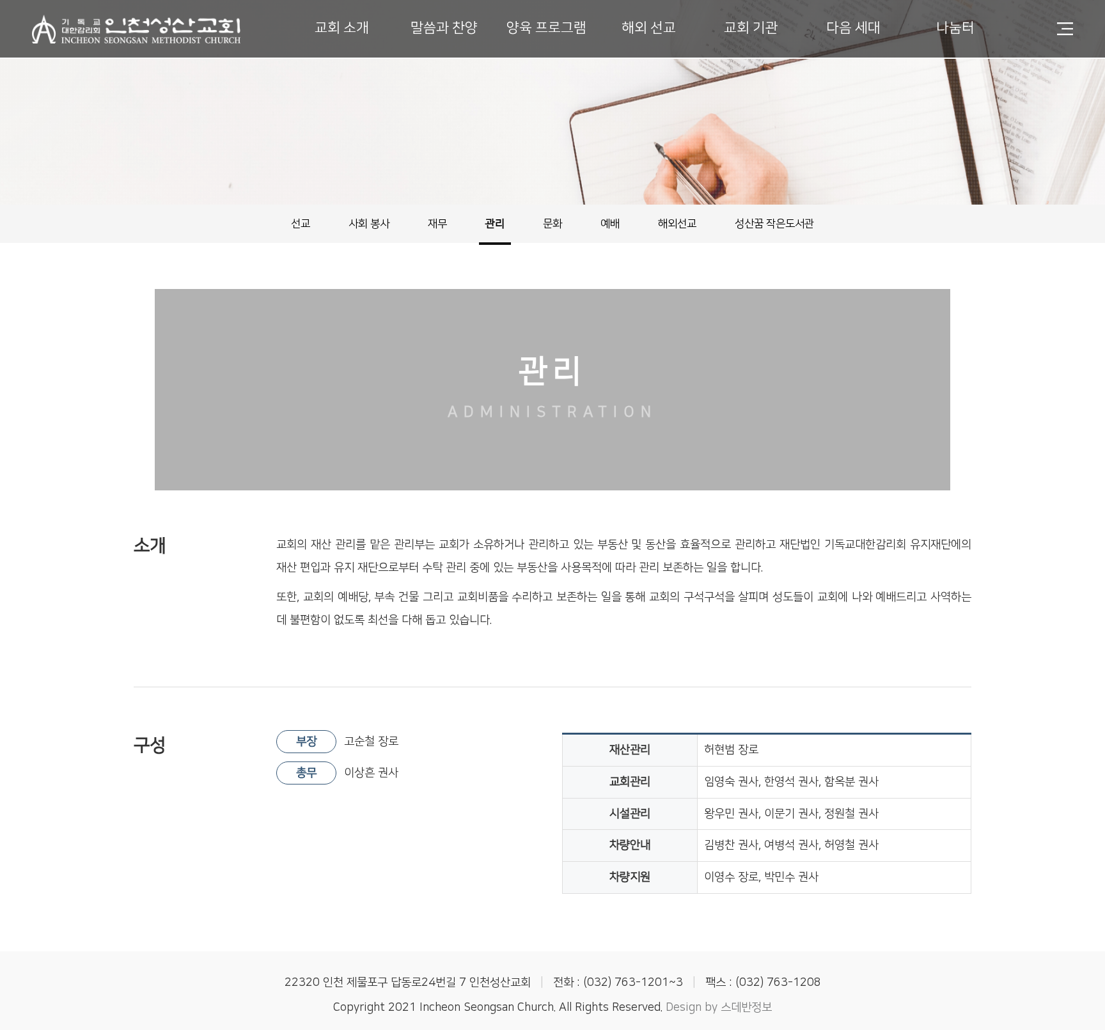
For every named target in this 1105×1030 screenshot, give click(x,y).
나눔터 (955, 28)
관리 (495, 224)
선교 (300, 224)
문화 (552, 224)
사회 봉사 (369, 224)
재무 (437, 224)
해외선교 (677, 224)
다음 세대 (853, 28)
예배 (610, 224)
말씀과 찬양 (444, 28)
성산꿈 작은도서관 (774, 224)
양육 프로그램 (546, 28)
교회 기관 (751, 28)
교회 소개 (342, 28)
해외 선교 (649, 28)
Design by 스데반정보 (719, 1007)
